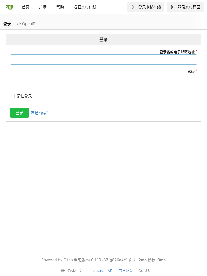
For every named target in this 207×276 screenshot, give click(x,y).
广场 (43, 7)
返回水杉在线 (85, 7)
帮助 (60, 7)
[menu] (70, 270)
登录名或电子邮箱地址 (177, 52)
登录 (7, 23)
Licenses (95, 270)
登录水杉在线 (149, 7)
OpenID (28, 23)
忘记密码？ (40, 112)
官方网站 (125, 270)
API (110, 270)
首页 (25, 7)
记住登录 (24, 96)
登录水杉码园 (189, 7)
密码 (191, 71)
